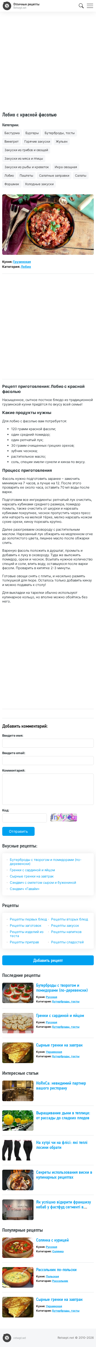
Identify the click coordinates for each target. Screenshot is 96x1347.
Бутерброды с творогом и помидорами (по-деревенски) (45, 862)
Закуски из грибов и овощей (26, 150)
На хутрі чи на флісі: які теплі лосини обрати (62, 1145)
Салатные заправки (54, 175)
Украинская (54, 1051)
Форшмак (11, 184)
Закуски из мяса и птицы (23, 158)
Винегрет (11, 141)
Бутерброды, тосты (60, 133)
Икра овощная (66, 167)
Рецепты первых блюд (28, 919)
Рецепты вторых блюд (69, 919)
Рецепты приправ (24, 942)
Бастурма (12, 133)
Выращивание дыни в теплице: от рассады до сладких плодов (63, 1115)
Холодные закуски (39, 184)
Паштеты (26, 175)
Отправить (18, 831)
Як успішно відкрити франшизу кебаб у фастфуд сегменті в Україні (63, 1206)
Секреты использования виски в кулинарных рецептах (64, 1174)
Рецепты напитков (66, 932)
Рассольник (60, 1281)
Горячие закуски (37, 141)
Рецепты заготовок (25, 925)
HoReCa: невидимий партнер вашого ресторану (61, 1085)
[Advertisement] (48, 63)
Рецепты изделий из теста (26, 934)
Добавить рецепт (48, 960)
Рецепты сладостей (67, 942)
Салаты (80, 175)
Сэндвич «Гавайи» (25, 889)
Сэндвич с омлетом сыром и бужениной (43, 882)
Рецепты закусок (65, 925)
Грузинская (22, 262)
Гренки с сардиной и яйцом (32, 870)
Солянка (58, 1251)
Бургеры (32, 133)
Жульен (61, 141)
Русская (51, 997)
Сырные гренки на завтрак (32, 876)
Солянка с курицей (52, 1240)
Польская (52, 1276)
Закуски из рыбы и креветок (26, 167)
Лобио (9, 175)
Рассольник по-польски (56, 1269)
